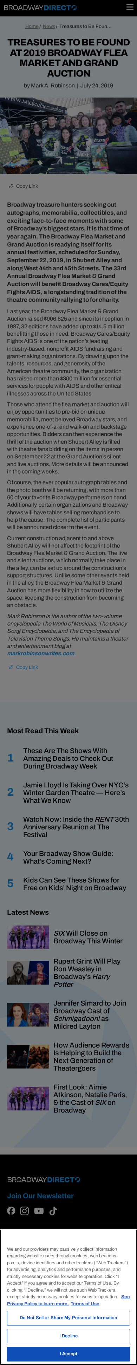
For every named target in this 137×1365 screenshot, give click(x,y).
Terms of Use (85, 1303)
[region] (68, 1297)
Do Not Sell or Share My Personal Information (69, 1317)
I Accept (68, 1353)
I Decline (68, 1336)
